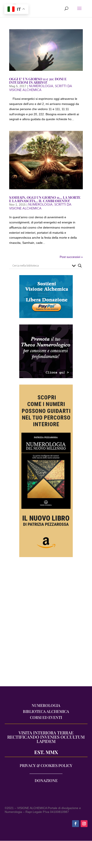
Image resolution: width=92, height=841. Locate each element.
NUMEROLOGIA (41, 86)
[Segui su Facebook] (75, 823)
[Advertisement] (46, 624)
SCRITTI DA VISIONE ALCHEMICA (40, 88)
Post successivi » (71, 257)
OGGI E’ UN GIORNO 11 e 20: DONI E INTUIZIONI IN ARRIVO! (38, 81)
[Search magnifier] (80, 266)
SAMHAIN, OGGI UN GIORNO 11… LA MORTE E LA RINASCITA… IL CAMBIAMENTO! (44, 199)
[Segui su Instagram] (84, 823)
